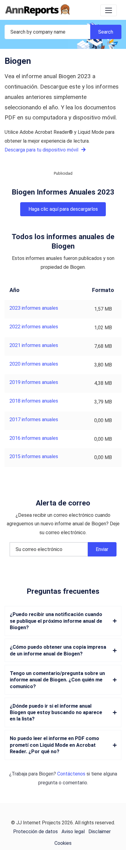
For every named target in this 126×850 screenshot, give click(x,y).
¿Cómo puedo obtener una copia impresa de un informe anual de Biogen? (58, 650)
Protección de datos (35, 831)
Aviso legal (73, 831)
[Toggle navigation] (108, 10)
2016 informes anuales (33, 438)
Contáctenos (71, 774)
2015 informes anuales (33, 456)
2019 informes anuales (33, 382)
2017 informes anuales (33, 419)
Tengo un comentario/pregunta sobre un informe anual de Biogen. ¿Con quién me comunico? (57, 679)
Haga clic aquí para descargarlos (63, 209)
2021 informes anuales (33, 345)
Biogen (46, 774)
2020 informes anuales (33, 364)
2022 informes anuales (33, 327)
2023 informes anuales (33, 308)
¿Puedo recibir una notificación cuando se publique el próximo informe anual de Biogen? (56, 620)
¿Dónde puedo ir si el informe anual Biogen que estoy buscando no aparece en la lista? (56, 712)
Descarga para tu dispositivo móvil (42, 150)
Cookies (63, 843)
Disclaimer (99, 831)
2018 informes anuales (33, 401)
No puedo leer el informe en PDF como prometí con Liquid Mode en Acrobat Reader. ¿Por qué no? (54, 744)
